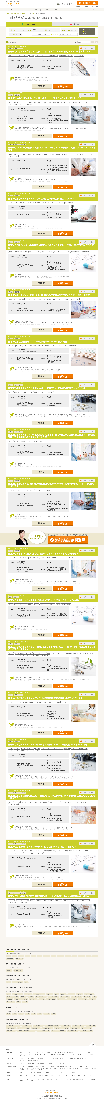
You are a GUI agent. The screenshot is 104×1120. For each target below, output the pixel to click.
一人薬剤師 (92, 999)
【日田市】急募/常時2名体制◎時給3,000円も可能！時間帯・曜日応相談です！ (42, 846)
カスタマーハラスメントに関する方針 (60, 1054)
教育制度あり (33, 999)
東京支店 (47, 1076)
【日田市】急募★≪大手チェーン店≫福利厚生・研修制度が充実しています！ (41, 198)
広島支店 (85, 1076)
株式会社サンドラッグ (23, 1028)
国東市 (95, 956)
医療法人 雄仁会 (86, 1028)
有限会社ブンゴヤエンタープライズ (26, 1030)
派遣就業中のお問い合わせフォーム (39, 1059)
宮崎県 (39, 1013)
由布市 (88, 956)
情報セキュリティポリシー (26, 1054)
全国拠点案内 (61, 1052)
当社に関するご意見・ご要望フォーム (58, 1059)
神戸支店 (79, 1076)
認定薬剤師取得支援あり (21, 999)
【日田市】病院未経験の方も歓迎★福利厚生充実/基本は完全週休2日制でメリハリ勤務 (46, 388)
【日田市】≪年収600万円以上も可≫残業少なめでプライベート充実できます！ (43, 553)
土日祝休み (28, 994)
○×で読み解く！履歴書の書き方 (28, 1066)
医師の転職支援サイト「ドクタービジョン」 (30, 1079)
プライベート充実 (51, 1063)
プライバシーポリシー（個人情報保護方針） (85, 1052)
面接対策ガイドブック (62, 1066)
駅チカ (8, 994)
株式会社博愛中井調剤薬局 (52, 1025)
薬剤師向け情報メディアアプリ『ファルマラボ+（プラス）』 (33, 1069)
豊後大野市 (81, 956)
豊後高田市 (60, 956)
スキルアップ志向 (30, 1063)
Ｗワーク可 (79, 994)
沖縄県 (53, 1013)
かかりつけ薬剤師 (51, 999)
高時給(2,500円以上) (53, 996)
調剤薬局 (9, 970)
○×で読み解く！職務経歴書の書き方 (46, 1066)
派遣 (26, 982)
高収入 (18, 1002)
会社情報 (54, 1052)
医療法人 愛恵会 (11, 1030)
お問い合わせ (95, 6)
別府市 (14, 956)
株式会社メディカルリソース (27, 1080)
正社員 (8, 982)
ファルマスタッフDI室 (34, 1068)
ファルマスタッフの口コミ (35, 1052)
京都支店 (67, 1076)
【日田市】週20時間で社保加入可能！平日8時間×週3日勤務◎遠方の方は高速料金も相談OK (49, 896)
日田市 (32, 13)
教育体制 (33, 1073)
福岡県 (8, 1013)
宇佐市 (74, 956)
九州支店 (91, 1076)
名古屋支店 (60, 1076)
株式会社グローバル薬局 (86, 1030)
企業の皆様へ (78, 6)
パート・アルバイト (17, 982)
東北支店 (28, 1076)
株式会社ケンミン (27, 1025)
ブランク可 (71, 994)
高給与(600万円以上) (41, 996)
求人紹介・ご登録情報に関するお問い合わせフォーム (81, 1059)
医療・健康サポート (62, 1073)
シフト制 (41, 999)
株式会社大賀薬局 (38, 1025)
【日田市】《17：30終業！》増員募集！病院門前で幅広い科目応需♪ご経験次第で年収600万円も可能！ (51, 246)
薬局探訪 (69, 1068)
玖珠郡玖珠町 (19, 958)
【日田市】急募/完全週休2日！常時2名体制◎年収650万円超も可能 (37, 341)
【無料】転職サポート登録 (87, 3)
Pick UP (22, 1063)
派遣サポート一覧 (24, 1073)
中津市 (21, 956)
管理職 (94, 996)
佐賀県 (14, 1013)
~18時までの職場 (89, 994)
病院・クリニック (18, 970)
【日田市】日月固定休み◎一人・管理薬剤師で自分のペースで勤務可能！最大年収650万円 (47, 744)
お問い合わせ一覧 (24, 1059)
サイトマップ (90, 1054)
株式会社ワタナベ (91, 1025)
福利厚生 (39, 1073)
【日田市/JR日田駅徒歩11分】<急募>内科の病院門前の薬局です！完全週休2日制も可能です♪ (50, 294)
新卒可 (56, 994)
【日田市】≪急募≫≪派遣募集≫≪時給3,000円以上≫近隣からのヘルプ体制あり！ (45, 600)
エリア (30, 24)
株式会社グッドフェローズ (61, 1028)
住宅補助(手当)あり (76, 996)
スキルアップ (23, 1068)
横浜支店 (53, 1076)
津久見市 (46, 956)
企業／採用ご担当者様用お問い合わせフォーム (31, 1060)
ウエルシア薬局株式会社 (43, 1030)
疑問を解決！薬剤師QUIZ (46, 1068)
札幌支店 (22, 1076)
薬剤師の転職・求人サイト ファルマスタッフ (15, 13)
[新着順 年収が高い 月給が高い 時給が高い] (83, 42)
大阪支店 (73, 1076)
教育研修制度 (71, 1073)
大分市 (8, 956)
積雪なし (25, 1002)
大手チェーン (61, 999)
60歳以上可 (87, 996)
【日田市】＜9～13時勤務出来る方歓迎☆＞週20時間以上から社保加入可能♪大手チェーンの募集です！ (51, 148)
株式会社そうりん (65, 1025)
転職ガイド (72, 1066)
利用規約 (73, 1054)
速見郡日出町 (10, 958)
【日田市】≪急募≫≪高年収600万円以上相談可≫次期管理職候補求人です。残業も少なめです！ (51, 51)
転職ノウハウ (88, 1066)
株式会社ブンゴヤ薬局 (78, 1025)
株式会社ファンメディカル (13, 1025)
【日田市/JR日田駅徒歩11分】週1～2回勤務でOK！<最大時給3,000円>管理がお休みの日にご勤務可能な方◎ (51, 797)
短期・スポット (10, 1002)
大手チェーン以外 (72, 999)
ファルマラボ (80, 1066)
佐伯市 (33, 956)
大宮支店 (35, 1076)
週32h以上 (49, 994)
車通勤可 (31, 996)
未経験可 (63, 994)
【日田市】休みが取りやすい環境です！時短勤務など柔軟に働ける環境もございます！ (45, 697)
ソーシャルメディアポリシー (42, 1054)
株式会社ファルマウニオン (58, 1030)
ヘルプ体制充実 (82, 999)
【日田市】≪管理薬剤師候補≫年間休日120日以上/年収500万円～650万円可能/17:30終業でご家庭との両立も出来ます (51, 648)
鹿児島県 (46, 1013)
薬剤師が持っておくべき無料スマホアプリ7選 (84, 1068)
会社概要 (86, 6)
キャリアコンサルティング (49, 1073)
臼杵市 (39, 956)
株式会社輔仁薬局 (11, 1028)
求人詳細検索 (46, 1052)
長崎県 (21, 1013)
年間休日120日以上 (17, 994)
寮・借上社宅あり (65, 996)
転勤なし (23, 996)
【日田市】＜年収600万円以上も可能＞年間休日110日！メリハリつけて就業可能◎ (45, 97)
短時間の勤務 (61, 1063)
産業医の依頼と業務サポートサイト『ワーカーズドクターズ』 (56, 1079)
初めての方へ (23, 1052)
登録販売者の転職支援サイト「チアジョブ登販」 (84, 1079)
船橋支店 (41, 1076)
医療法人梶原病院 (75, 1028)
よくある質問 (70, 1052)
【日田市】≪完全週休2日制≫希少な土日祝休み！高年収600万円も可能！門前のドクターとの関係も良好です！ (51, 484)
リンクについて (80, 1054)
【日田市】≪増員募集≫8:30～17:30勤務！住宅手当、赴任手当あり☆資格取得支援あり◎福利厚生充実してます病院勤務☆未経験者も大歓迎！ (51, 436)
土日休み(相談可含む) (39, 994)
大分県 (28, 13)
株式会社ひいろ (35, 1028)
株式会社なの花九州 (73, 1030)
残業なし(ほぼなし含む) (12, 996)
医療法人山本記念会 (47, 1028)
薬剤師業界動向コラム (59, 1068)
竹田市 (53, 956)
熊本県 (27, 1013)
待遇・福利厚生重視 (40, 1063)
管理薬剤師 (9, 999)
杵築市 (68, 956)
